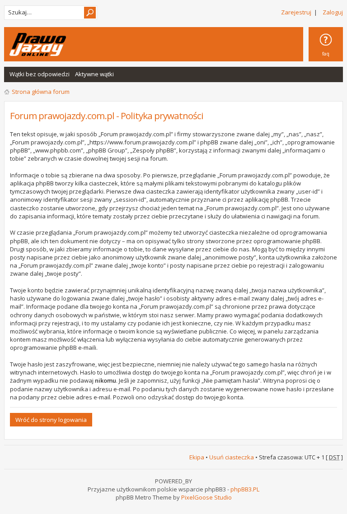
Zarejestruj (296, 12)
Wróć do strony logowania (51, 420)
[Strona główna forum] (37, 44)
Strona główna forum (41, 92)
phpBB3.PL (244, 489)
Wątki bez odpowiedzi (39, 74)
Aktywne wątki (94, 74)
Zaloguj (333, 12)
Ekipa (196, 457)
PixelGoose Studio (206, 497)
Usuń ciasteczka (231, 457)
